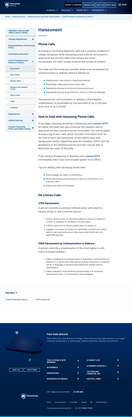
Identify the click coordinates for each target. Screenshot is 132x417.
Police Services (43, 299)
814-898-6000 (78, 392)
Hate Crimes (15, 75)
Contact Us (88, 5)
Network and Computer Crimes (19, 88)
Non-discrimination (60, 402)
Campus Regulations (17, 39)
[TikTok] (29, 359)
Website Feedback (101, 402)
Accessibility (73, 402)
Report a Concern (73, 5)
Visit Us (99, 5)
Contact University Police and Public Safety (19, 128)
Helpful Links (94, 379)
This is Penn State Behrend (56, 361)
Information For (98, 10)
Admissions (66, 10)
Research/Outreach (57, 379)
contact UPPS (100, 123)
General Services (18, 17)
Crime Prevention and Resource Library (77, 17)
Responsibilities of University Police (21, 46)
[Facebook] (13, 359)
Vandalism (14, 108)
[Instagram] (19, 359)
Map (91, 402)
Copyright (84, 402)
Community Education (18, 54)
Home (7, 17)
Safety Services (15, 120)
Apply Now (110, 5)
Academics (51, 10)
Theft (12, 101)
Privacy (49, 402)
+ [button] (78, 361)
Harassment (14, 69)
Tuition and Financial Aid (93, 373)
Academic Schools (96, 366)
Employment (14, 114)
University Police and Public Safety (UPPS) (44, 17)
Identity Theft (15, 81)
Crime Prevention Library (16, 299)
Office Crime (15, 95)
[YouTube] (35, 359)
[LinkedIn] (24, 359)
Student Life (81, 10)
